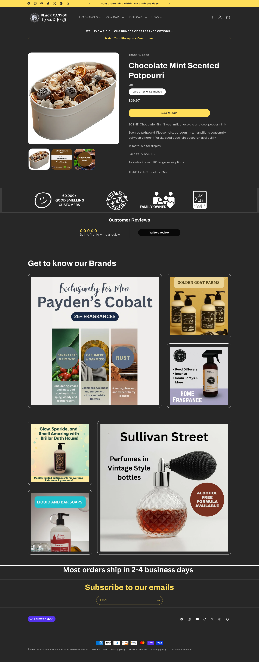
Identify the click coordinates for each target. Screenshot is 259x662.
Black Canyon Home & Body (52, 649)
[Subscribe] (159, 600)
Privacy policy (118, 650)
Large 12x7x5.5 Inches (147, 91)
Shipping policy (158, 650)
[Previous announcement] (90, 3)
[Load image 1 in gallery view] (39, 159)
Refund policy (99, 650)
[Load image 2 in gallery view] (61, 159)
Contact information (181, 650)
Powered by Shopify (78, 649)
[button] (90, 17)
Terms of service (138, 650)
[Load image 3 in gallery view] (84, 159)
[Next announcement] (169, 3)
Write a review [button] (159, 232)
